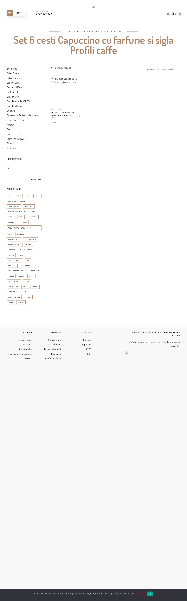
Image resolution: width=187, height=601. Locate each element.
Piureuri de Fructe (15, 134)
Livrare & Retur (54, 344)
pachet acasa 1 (13, 281)
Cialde (24, 222)
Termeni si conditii (52, 349)
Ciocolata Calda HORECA (18, 101)
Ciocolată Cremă (15, 106)
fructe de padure (14, 260)
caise (33, 211)
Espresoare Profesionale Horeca (20, 356)
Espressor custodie (16, 120)
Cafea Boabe (13, 73)
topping (28, 297)
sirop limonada (14, 297)
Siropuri (10, 143)
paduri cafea (13, 286)
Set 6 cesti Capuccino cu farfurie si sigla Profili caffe (63, 115)
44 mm (28, 196)
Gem (9, 129)
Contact (87, 339)
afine (37, 196)
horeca (11, 276)
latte (31, 276)
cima (10, 234)
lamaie (21, 276)
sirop (25, 292)
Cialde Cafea (13, 96)
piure (25, 286)
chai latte (12, 222)
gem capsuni (25, 265)
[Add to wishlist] (79, 115)
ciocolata (20, 234)
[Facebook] (90, 579)
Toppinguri (12, 148)
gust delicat (34, 271)
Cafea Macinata (14, 78)
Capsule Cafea (14, 82)
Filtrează (36, 179)
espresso (11, 250)
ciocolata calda (31, 239)
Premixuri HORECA (16, 138)
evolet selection (26, 250)
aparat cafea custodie (16, 201)
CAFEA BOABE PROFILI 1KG (17, 211)
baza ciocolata (13, 206)
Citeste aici (141, 593)
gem (28, 260)
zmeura (21, 302)
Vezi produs (75, 83)
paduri (27, 281)
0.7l (9, 196)
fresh (21, 255)
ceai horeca (32, 217)
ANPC (88, 349)
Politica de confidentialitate (53, 356)
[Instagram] (97, 579)
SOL (89, 353)
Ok (150, 594)
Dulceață (11, 110)
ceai (21, 217)
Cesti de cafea (13, 92)
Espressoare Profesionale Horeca (22, 115)
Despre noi (86, 344)
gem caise (12, 265)
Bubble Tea (12, 68)
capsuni (11, 217)
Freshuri (10, 124)
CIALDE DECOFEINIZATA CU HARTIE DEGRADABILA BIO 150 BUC (20, 228)
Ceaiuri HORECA (14, 87)
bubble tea (29, 206)
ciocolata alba (13, 239)
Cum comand (54, 339)
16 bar (19, 196)
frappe (11, 255)
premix (35, 286)
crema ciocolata (14, 244)
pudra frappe (13, 292)
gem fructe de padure (16, 271)
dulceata (29, 244)
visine (10, 302)
